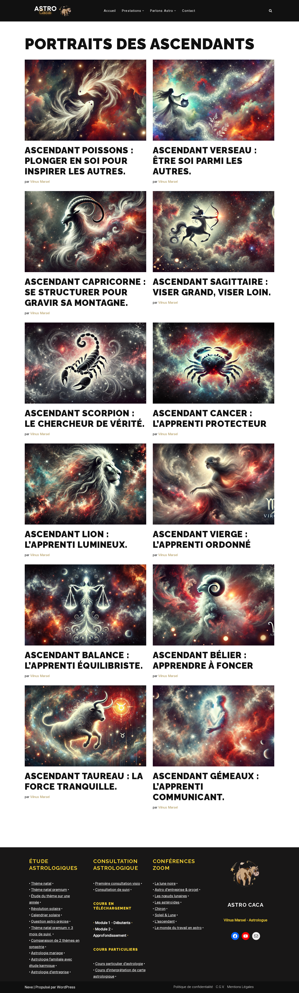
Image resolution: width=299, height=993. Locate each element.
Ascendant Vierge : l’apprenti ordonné (202, 539)
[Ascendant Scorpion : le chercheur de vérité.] (85, 363)
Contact (188, 11)
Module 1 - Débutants (112, 922)
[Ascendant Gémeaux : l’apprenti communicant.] (213, 725)
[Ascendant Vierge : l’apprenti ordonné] (213, 484)
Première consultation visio (117, 883)
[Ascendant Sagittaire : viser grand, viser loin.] (213, 231)
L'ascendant (165, 921)
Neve (29, 987)
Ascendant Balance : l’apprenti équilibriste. (84, 660)
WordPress (66, 987)
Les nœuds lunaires (171, 896)
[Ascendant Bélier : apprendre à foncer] (213, 604)
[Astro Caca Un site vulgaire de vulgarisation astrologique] (52, 11)
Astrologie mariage (47, 953)
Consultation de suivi (112, 889)
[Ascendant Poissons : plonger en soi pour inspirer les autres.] (85, 100)
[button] (143, 11)
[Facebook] (235, 936)
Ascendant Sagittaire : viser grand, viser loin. (212, 287)
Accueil (110, 11)
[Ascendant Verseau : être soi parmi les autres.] (213, 100)
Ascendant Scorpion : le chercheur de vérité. (85, 418)
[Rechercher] (270, 10)
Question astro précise (50, 921)
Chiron (160, 908)
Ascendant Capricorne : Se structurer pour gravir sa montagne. (85, 292)
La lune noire (165, 883)
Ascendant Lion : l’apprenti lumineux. (76, 539)
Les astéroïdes (167, 902)
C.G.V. (220, 987)
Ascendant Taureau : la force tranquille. (84, 781)
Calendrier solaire (45, 915)
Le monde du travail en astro (178, 928)
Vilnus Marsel (40, 182)
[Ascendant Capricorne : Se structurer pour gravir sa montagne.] (85, 231)
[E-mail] (256, 936)
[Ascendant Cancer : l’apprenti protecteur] (213, 363)
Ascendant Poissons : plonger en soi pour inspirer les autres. (79, 160)
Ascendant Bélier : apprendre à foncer (203, 660)
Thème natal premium (49, 889)
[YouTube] (246, 936)
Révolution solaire (45, 908)
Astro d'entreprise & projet (176, 889)
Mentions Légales (240, 987)
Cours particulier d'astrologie (119, 963)
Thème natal (41, 883)
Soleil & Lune (165, 915)
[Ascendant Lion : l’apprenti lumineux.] (85, 484)
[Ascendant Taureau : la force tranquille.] (85, 725)
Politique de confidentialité (193, 987)
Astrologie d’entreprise (50, 972)
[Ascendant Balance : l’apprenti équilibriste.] (85, 604)
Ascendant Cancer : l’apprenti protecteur (210, 418)
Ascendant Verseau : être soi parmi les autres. (205, 160)
